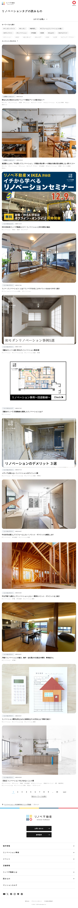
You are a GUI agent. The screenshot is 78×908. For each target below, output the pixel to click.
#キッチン (22, 28)
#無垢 (17, 37)
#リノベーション (22, 33)
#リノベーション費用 (28, 598)
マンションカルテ (10, 885)
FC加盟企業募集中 (48, 901)
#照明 (59, 166)
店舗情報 (6, 865)
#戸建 (13, 598)
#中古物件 (41, 166)
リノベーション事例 (11, 852)
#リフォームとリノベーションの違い (51, 28)
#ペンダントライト (9, 28)
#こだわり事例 (60, 102)
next (64, 792)
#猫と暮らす (27, 37)
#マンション (7, 37)
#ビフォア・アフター (67, 37)
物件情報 (6, 846)
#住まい (67, 102)
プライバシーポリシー (36, 901)
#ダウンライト (8, 33)
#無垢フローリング (48, 783)
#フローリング (36, 785)
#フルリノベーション (49, 102)
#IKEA (13, 229)
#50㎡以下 (38, 37)
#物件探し (33, 28)
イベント (6, 859)
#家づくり (4, 104)
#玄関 (42, 33)
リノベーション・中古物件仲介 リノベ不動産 (17, 804)
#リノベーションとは (17, 352)
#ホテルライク (63, 33)
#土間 (55, 37)
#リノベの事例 (66, 166)
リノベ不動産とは (10, 872)
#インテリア (24, 229)
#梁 (56, 783)
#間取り (39, 475)
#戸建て (14, 660)
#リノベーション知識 (30, 352)
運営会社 (27, 901)
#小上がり (51, 33)
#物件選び (61, 783)
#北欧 (47, 37)
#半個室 (33, 33)
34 (57, 792)
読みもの (6, 878)
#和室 (38, 352)
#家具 (18, 229)
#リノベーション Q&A (20, 785)
